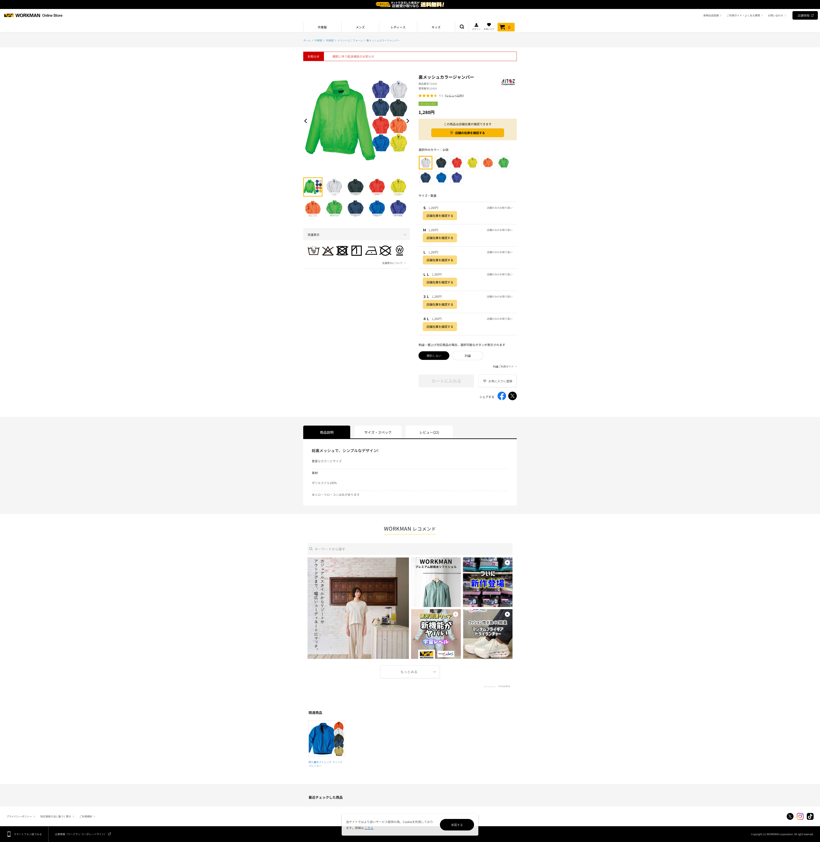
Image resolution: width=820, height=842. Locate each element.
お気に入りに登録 (500, 381)
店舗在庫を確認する (439, 215)
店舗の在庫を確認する (470, 133)
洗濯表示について (392, 263)
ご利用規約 (85, 816)
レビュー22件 (454, 95)
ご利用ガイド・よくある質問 (743, 15)
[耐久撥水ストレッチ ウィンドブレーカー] (327, 739)
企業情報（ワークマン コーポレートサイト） (81, 834)
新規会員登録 (711, 15)
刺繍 (468, 355)
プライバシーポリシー (19, 816)
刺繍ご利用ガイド (503, 366)
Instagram (800, 816)
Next (407, 120)
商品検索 (462, 27)
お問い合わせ (775, 15)
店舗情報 (804, 15)
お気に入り (489, 28)
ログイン (476, 28)
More (410, 671)
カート (509, 27)
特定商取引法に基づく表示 (55, 816)
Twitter (790, 816)
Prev (306, 120)
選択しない (433, 355)
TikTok (810, 816)
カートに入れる (446, 381)
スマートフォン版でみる (28, 834)
